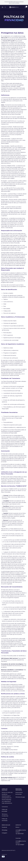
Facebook (4, 827)
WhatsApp (4, 830)
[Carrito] (25, 7)
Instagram (4, 833)
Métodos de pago (20, 797)
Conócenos (5, 806)
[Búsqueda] (5, 7)
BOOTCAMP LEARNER (14, 3)
